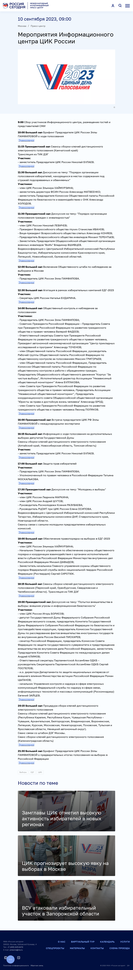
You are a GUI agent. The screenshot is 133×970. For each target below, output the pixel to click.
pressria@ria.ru (16, 950)
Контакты (97, 948)
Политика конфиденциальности (16, 965)
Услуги (125, 941)
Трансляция (26, 140)
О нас (61, 941)
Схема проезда (119, 948)
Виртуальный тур (82, 941)
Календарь (107, 941)
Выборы (23, 772)
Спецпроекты (55, 948)
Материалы (77, 948)
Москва (22, 26)
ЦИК (40, 772)
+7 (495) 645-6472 (15, 947)
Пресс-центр (38, 26)
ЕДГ (32, 772)
